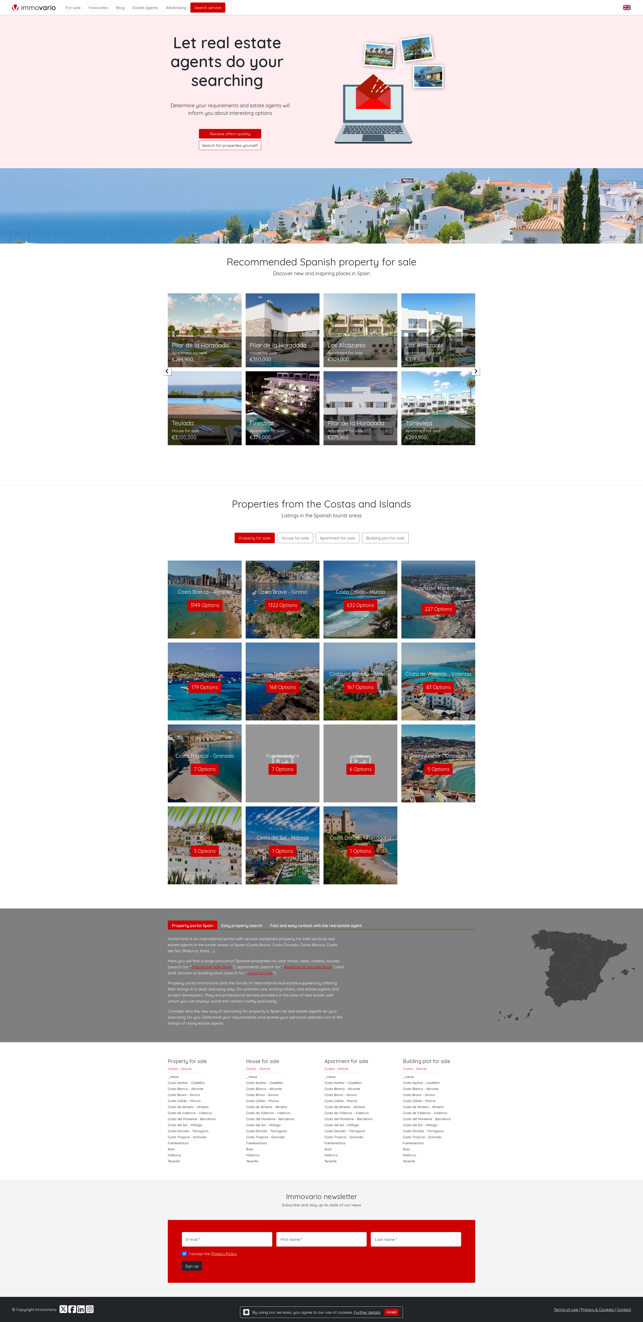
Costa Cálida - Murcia (184, 1101)
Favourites (98, 7)
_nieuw (173, 1077)
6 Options (360, 769)
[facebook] (72, 1310)
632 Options (360, 605)
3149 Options (204, 605)
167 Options (360, 687)
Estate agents (145, 7)
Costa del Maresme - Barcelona (192, 1119)
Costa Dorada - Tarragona (188, 1131)
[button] (627, 7)
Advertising (176, 7)
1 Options (282, 851)
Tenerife (174, 1161)
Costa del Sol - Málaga (185, 1125)
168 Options (283, 687)
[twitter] (64, 1310)
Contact (624, 1309)
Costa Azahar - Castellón (186, 1083)
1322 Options (282, 605)
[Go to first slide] (476, 371)
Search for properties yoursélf (230, 145)
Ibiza (171, 1149)
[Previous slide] (167, 371)
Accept (392, 1312)
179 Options (205, 687)
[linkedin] (81, 1310)
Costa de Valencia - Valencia (190, 1113)
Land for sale (260, 972)
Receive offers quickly (230, 133)
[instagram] (90, 1310)
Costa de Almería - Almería (188, 1107)
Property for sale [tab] (255, 537)
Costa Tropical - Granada (187, 1137)
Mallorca (174, 1155)
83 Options (438, 687)
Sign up (192, 1265)
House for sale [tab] (295, 537)
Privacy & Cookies (598, 1309)
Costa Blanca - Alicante (185, 1089)
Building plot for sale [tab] (385, 537)
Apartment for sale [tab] (337, 537)
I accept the (213, 1253)
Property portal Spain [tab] (192, 925)
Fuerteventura (178, 1143)
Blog (120, 7)
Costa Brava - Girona (184, 1095)
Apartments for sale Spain (308, 966)
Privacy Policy (224, 1253)
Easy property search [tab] (241, 925)
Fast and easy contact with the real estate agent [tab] (316, 925)
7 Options (205, 769)
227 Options (438, 609)
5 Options (438, 769)
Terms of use (566, 1309)
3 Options (205, 851)
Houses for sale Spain (212, 966)
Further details (367, 1312)
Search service (207, 7)
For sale (73, 7)
